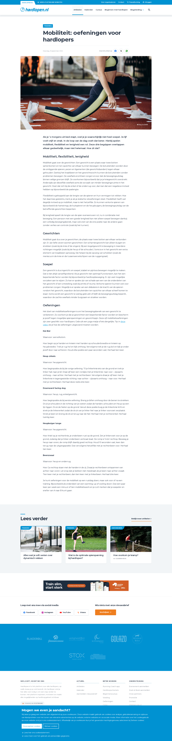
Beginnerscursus (110, 694)
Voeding (106, 698)
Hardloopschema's (111, 690)
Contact (121, 2)
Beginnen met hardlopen (116, 10)
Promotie (133, 698)
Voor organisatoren (108, 2)
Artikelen (78, 10)
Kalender (89, 10)
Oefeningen (108, 701)
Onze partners (135, 694)
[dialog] (86, 723)
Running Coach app (111, 686)
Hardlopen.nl (27, 2)
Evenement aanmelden (139, 686)
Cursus (99, 10)
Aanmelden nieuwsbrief (87, 694)
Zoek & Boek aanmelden (139, 690)
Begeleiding (136, 10)
